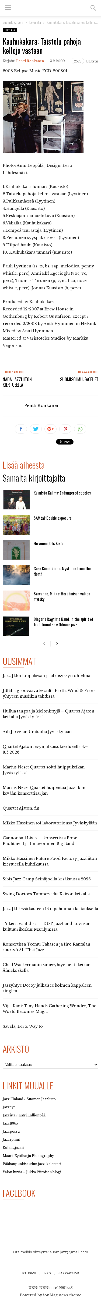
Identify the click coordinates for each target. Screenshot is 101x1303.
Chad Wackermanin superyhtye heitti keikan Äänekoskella (46, 967)
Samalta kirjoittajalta (34, 478)
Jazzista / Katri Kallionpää (24, 1115)
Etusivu (29, 1273)
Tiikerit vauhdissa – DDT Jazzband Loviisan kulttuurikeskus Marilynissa (46, 926)
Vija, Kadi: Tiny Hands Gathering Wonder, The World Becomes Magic (49, 1008)
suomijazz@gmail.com (69, 1252)
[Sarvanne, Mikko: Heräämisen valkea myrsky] (16, 600)
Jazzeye (9, 1107)
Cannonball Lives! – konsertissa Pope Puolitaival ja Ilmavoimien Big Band (40, 840)
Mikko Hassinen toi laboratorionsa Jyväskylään (50, 823)
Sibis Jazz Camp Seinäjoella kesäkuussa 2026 (47, 879)
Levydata (10, 30)
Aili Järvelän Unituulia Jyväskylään (37, 731)
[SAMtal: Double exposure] (16, 525)
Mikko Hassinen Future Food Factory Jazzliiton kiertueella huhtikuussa (50, 861)
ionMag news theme (62, 1295)
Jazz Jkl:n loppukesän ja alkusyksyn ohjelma (46, 675)
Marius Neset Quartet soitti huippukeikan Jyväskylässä (44, 770)
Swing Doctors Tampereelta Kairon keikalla (46, 893)
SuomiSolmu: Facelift (79, 379)
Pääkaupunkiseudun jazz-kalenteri (32, 1164)
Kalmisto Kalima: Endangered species (62, 493)
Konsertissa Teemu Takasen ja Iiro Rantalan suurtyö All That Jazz (46, 947)
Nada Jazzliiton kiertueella (17, 382)
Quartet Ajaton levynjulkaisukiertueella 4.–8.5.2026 (45, 749)
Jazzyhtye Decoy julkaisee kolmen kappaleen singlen (47, 988)
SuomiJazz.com (13, 22)
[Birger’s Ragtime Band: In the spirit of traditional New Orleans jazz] (16, 626)
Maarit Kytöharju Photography (28, 1156)
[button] (93, 8)
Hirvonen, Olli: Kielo (48, 543)
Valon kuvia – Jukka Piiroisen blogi (32, 1172)
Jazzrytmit (11, 1140)
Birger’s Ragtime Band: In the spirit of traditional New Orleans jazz (63, 621)
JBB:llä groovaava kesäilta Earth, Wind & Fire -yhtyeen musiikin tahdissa (49, 693)
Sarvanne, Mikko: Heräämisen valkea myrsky (62, 596)
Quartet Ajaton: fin (21, 808)
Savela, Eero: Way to (23, 1026)
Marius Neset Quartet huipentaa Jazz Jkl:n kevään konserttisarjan (44, 790)
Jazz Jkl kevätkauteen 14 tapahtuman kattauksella (50, 908)
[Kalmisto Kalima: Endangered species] (16, 499)
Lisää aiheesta (24, 465)
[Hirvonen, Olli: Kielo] (16, 550)
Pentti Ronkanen (30, 61)
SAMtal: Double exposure (53, 518)
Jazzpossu (11, 1131)
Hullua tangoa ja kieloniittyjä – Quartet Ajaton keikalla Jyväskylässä (48, 714)
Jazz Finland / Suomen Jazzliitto (29, 1099)
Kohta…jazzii (13, 1148)
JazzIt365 (10, 1123)
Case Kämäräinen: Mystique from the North (62, 571)
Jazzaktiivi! (68, 1273)
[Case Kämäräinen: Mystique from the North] (16, 575)
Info (47, 1273)
